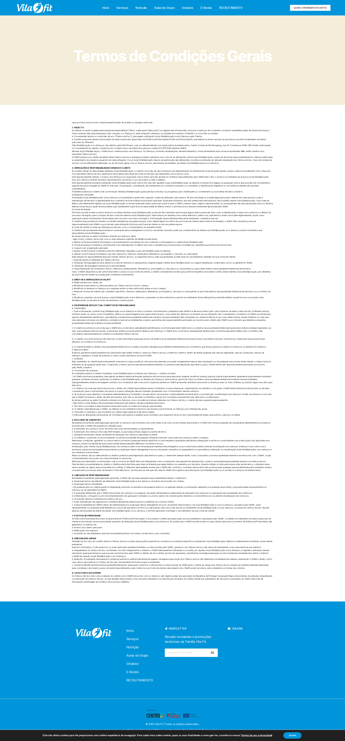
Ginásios (187, 8)
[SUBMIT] (212, 653)
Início (105, 8)
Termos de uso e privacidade (256, 735)
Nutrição (141, 8)
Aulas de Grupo (164, 8)
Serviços (122, 8)
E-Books (206, 8)
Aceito (292, 735)
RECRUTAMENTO (231, 8)
